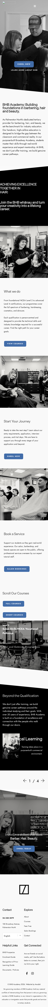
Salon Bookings (30, 931)
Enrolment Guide (9, 957)
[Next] (42, 781)
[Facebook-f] (27, 973)
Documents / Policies (11, 970)
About (26, 916)
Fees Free (27, 926)
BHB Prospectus (9, 952)
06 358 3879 (8, 918)
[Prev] (25, 781)
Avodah (38, 984)
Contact (27, 935)
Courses (27, 921)
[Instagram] (32, 973)
